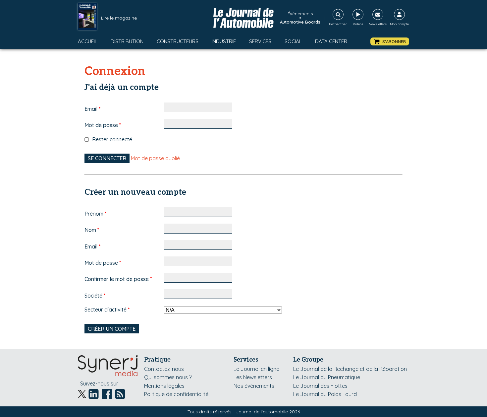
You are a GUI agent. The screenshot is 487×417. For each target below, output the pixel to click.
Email (92, 108)
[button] (389, 41)
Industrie (224, 41)
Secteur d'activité (107, 309)
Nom (91, 230)
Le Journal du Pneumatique (326, 377)
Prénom (95, 213)
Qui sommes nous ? (167, 377)
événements (300, 13)
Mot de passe (102, 125)
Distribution (127, 41)
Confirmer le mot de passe (118, 279)
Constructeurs (177, 41)
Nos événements (254, 385)
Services (260, 41)
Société (95, 295)
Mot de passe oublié (155, 158)
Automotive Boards (300, 22)
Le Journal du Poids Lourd (325, 394)
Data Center (331, 41)
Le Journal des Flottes (320, 385)
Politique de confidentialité (176, 394)
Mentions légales (164, 385)
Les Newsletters (253, 377)
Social (293, 41)
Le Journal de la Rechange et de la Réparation (350, 369)
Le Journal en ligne (256, 369)
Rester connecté (112, 139)
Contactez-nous (164, 369)
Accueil (87, 41)
